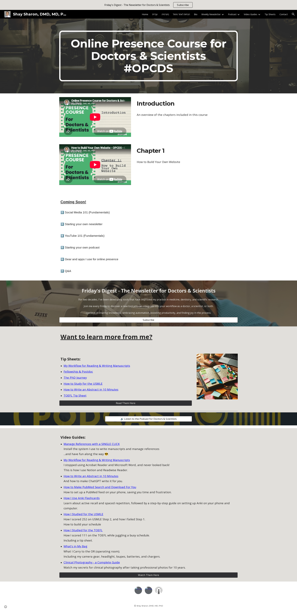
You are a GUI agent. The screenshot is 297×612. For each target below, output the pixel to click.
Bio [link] (195, 14)
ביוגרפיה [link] (165, 14)
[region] (148, 5)
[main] (148, 56)
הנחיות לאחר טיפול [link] (181, 14)
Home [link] (145, 14)
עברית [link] (155, 14)
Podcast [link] (232, 14)
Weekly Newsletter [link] (211, 14)
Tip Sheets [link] (270, 14)
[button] (293, 14)
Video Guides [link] (250, 14)
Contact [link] (284, 14)
